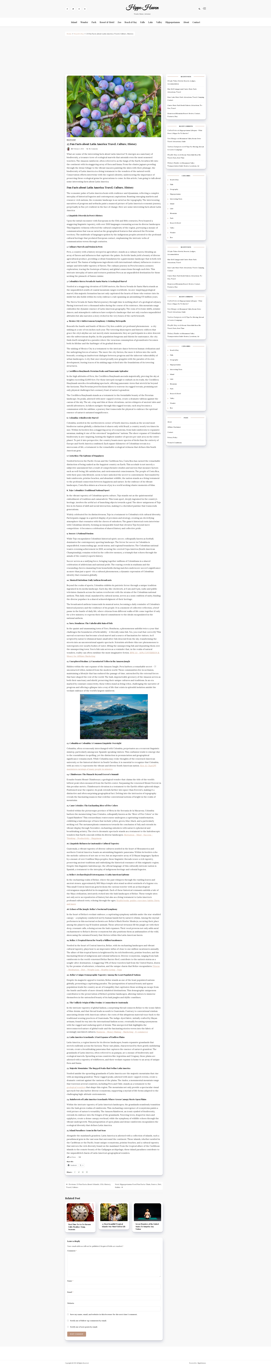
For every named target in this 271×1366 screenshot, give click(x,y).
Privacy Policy (172, 437)
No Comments (93, 149)
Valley (159, 22)
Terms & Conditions (174, 443)
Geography (174, 189)
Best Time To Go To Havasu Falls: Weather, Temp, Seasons (79, 1227)
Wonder (84, 22)
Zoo (119, 22)
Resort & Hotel (107, 22)
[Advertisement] (135, 55)
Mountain (173, 213)
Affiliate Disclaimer (174, 427)
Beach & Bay (131, 22)
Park (94, 22)
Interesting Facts (176, 199)
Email (70, 1292)
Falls (142, 22)
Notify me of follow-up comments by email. (88, 1321)
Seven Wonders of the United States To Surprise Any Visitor (147, 1226)
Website (70, 1303)
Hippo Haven (142, 7)
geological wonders (76, 1087)
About (186, 22)
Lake (150, 22)
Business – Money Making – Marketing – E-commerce (122, 1032)
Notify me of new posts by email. (84, 1327)
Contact (196, 22)
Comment (72, 1251)
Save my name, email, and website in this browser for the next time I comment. (103, 1314)
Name (70, 1281)
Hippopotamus (172, 22)
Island (74, 22)
